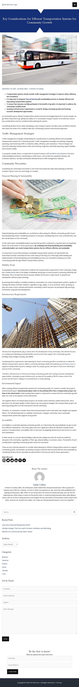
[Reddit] (12, 460)
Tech (3, 574)
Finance (4, 564)
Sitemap (59, 683)
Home (4, 567)
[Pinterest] (20, 460)
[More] (24, 460)
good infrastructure (67, 364)
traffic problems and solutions (55, 153)
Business (5, 557)
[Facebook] (4, 460)
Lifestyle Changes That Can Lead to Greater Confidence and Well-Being (26, 528)
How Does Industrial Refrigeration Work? (16, 525)
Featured (5, 560)
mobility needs (10, 272)
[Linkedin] (16, 460)
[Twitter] (8, 460)
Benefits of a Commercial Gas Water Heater (17, 532)
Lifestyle (5, 570)
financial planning (31, 99)
